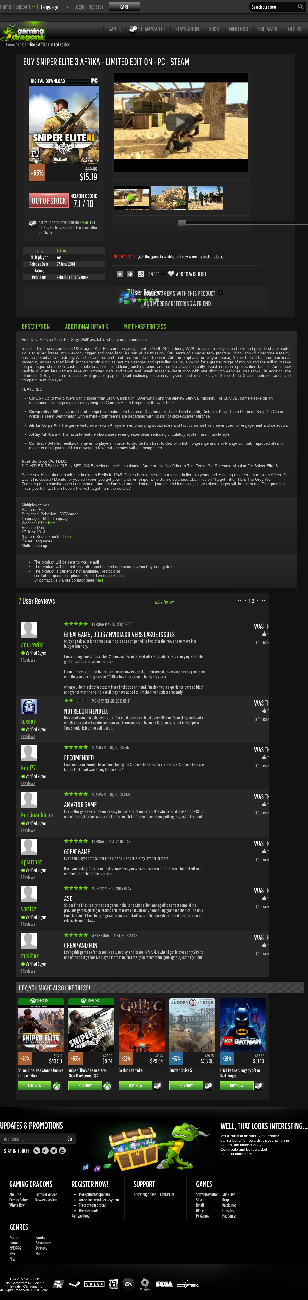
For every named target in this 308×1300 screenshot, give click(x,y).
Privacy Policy (18, 1199)
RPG (12, 1253)
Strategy (41, 1248)
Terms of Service (46, 1194)
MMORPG (15, 1248)
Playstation (187, 29)
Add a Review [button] (164, 601)
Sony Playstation (207, 1194)
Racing (14, 1242)
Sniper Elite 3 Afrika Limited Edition (44, 44)
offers (294, 29)
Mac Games (229, 1215)
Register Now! (81, 1215)
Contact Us (167, 1194)
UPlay (200, 1210)
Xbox (214, 29)
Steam (84, 222)
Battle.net (229, 1205)
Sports (40, 1237)
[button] (25, 6)
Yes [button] (269, 634)
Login (79, 6)
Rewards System (46, 1199)
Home (5, 6)
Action (61, 250)
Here (67, 536)
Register (95, 6)
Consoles (228, 1210)
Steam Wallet (151, 29)
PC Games (202, 1215)
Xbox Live (228, 1194)
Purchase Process (145, 326)
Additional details (86, 326)
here (248, 1154)
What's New (17, 1205)
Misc (12, 1258)
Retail (200, 1205)
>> (263, 601)
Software (268, 29)
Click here (47, 523)
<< (239, 601)
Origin (226, 1199)
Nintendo (238, 29)
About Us (15, 1194)
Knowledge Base (145, 1194)
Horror (40, 1253)
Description (36, 326)
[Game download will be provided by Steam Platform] (33, 223)
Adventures (43, 1242)
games (115, 29)
